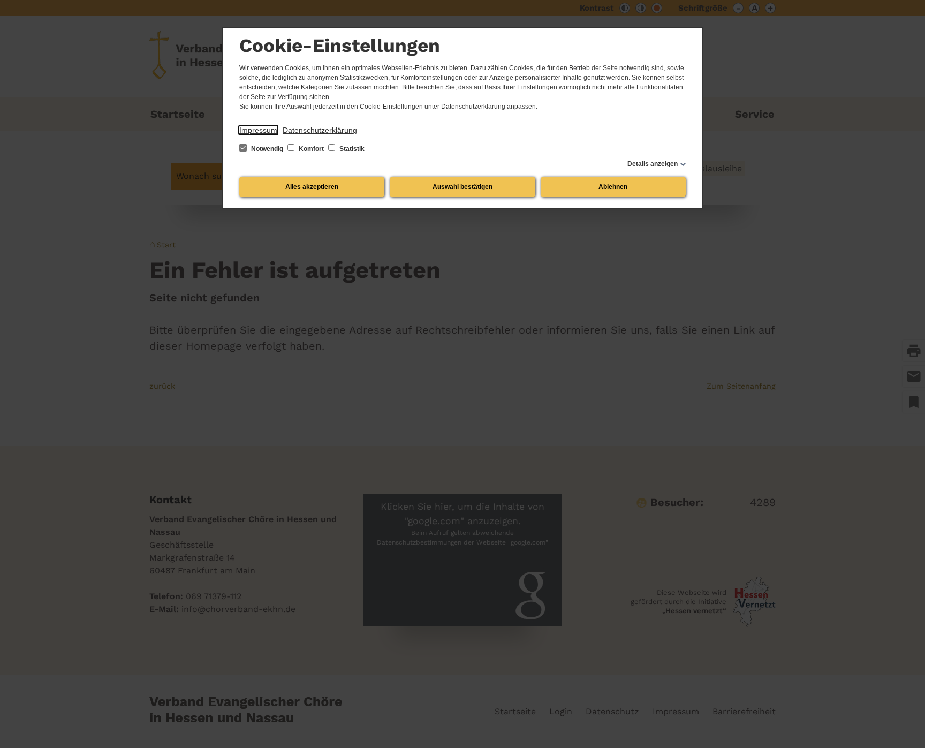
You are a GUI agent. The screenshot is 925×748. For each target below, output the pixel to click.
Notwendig (267, 149)
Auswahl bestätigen (462, 187)
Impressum (258, 130)
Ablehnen (612, 187)
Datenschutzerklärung (320, 130)
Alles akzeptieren (311, 187)
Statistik (351, 149)
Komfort (311, 149)
